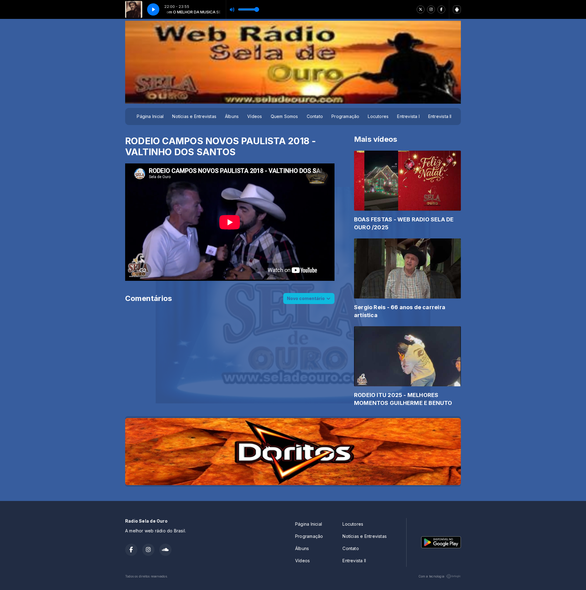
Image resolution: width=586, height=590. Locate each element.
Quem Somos (284, 116)
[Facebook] (441, 9)
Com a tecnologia (431, 576)
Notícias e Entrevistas (194, 116)
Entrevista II (440, 116)
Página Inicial (150, 116)
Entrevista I (408, 116)
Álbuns (232, 116)
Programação (345, 116)
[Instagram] (431, 9)
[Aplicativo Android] (457, 9)
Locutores (378, 116)
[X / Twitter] (421, 9)
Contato (315, 116)
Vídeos (254, 116)
